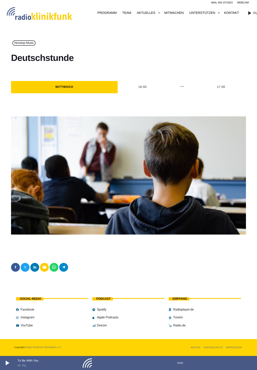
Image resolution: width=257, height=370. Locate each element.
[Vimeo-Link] (48, 13)
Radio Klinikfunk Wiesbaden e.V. (43, 347)
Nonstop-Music (24, 43)
